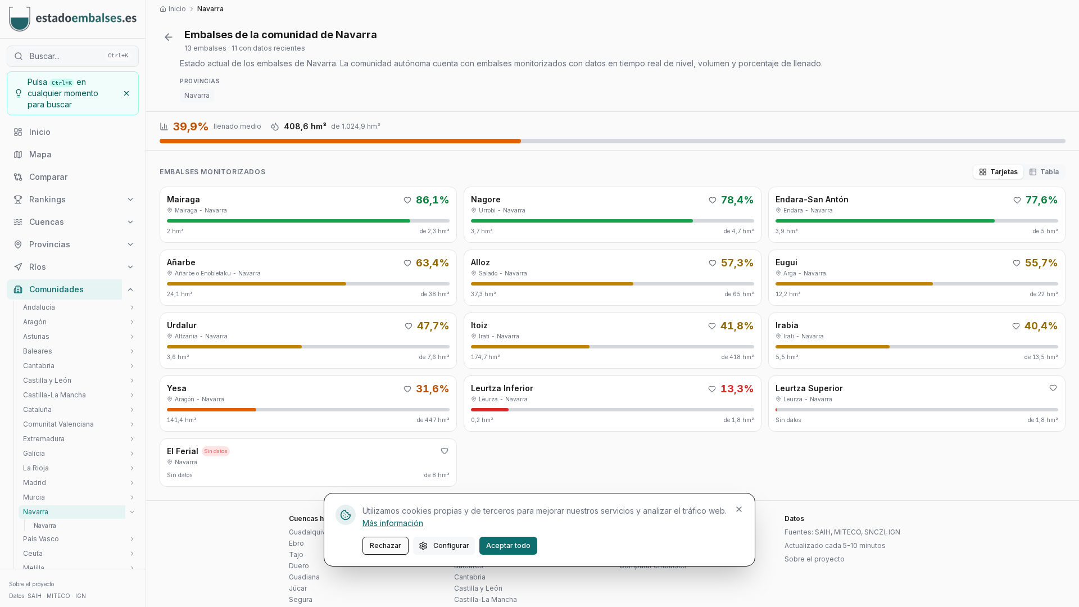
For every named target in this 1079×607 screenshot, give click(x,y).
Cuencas (46, 222)
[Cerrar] (739, 509)
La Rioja (36, 468)
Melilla (33, 568)
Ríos (37, 266)
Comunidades (56, 289)
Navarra (197, 95)
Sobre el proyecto (31, 584)
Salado (488, 273)
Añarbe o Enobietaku (203, 273)
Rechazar (385, 545)
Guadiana (304, 577)
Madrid (34, 482)
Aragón (35, 322)
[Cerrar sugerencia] (126, 93)
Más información (392, 523)
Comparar (48, 177)
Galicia (34, 453)
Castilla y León (47, 380)
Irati (484, 336)
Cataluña (37, 409)
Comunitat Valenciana (58, 424)
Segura (300, 599)
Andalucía (39, 307)
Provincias (49, 244)
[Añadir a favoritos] (407, 200)
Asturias (36, 336)
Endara (793, 210)
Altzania (186, 336)
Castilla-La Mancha (54, 395)
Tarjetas (1004, 171)
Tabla (1049, 171)
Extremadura (44, 438)
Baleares (37, 351)
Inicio (40, 132)
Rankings (47, 199)
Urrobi (487, 210)
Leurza (488, 399)
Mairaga (186, 210)
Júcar (298, 588)
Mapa (40, 154)
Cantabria (39, 365)
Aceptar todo (508, 545)
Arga (789, 273)
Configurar (451, 545)
